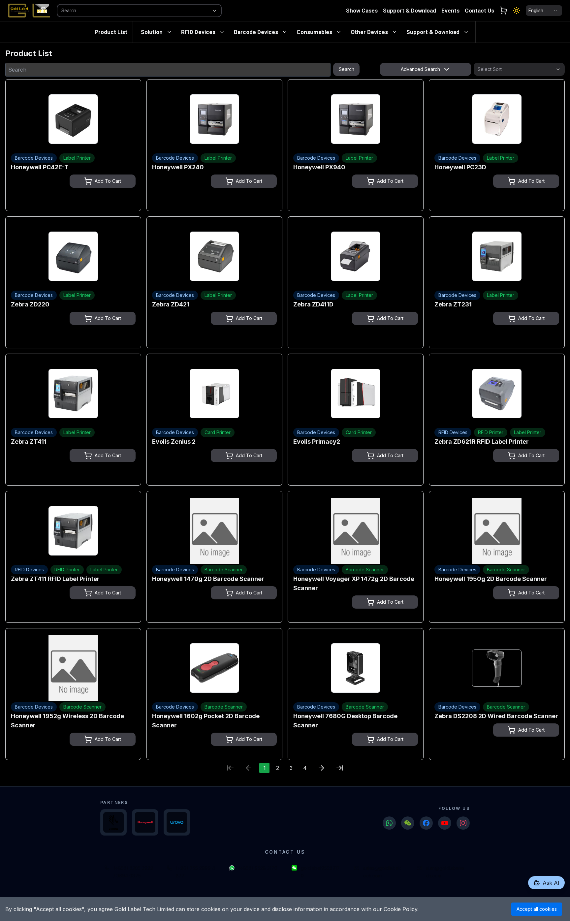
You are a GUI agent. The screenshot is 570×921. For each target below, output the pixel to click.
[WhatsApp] (389, 823)
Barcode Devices (256, 32)
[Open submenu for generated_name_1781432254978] (339, 32)
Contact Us (479, 10)
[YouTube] (444, 823)
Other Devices (369, 32)
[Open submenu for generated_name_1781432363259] (466, 32)
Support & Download (409, 10)
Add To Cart (108, 181)
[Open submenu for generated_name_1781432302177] (394, 32)
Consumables (314, 32)
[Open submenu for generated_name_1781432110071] (169, 32)
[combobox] (130, 10)
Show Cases (362, 10)
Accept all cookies (537, 909)
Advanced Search (420, 69)
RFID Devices (198, 32)
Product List (111, 32)
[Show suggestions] (214, 10)
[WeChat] (407, 823)
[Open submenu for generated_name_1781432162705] (285, 32)
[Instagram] (463, 823)
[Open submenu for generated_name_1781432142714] (222, 32)
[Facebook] (426, 823)
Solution (152, 32)
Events (450, 10)
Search (346, 69)
